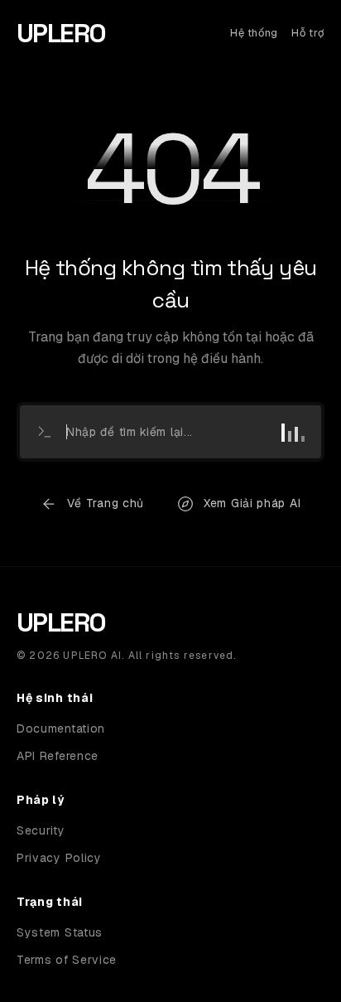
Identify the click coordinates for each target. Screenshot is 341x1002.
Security (41, 830)
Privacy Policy (59, 857)
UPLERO (61, 33)
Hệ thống (254, 33)
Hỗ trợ (307, 33)
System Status (60, 932)
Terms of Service (67, 959)
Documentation (61, 728)
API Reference (57, 755)
